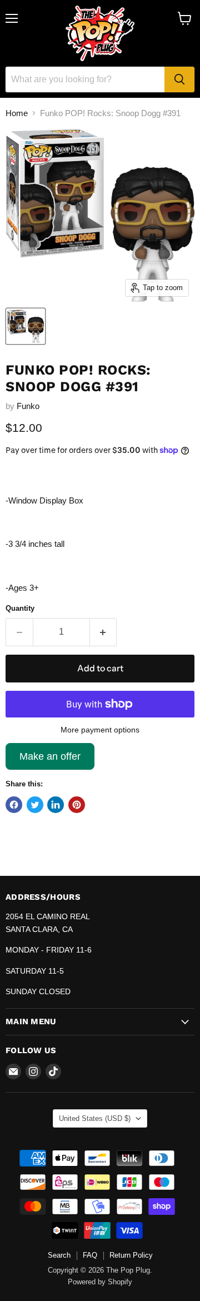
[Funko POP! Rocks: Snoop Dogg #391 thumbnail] (25, 326)
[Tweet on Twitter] (35, 804)
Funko (28, 406)
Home (17, 113)
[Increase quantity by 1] (103, 632)
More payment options (100, 729)
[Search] (179, 79)
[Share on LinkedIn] (55, 804)
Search (59, 1255)
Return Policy (131, 1255)
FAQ (90, 1255)
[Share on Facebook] (14, 804)
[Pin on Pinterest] (76, 804)
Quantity (20, 608)
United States (95, 1118)
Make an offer (50, 760)
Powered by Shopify (100, 1282)
